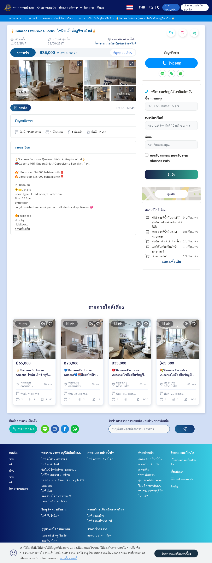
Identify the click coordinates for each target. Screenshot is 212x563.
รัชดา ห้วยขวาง (97, 529)
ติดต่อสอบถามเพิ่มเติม (23, 421)
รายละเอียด (22, 147)
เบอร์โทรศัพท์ (154, 117)
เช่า (11, 464)
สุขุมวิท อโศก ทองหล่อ (55, 529)
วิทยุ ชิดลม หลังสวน (53, 509)
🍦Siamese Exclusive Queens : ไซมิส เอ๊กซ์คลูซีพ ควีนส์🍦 (33, 372)
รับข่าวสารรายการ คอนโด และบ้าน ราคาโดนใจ (138, 421)
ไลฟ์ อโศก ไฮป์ (50, 464)
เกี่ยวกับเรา (177, 471)
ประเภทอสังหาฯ (69, 7)
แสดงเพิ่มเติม (171, 261)
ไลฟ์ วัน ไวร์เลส (50, 515)
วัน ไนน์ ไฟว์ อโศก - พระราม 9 (58, 469)
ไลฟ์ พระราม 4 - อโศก (100, 459)
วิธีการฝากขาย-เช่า (182, 479)
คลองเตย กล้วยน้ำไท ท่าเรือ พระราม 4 (62, 18)
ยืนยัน (171, 174)
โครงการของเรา (18, 488)
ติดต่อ (101, 7)
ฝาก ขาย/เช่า (170, 7)
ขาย (11, 459)
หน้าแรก (29, 7)
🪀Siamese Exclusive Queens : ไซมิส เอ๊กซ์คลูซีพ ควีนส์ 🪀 (129, 372)
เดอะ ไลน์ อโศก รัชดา (54, 501)
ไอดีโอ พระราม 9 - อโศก (55, 475)
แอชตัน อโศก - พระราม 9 (56, 496)
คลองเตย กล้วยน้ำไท (100, 452)
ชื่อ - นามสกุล (154, 98)
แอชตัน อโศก (49, 541)
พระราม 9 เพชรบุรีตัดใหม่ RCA (61, 452)
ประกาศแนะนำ (46, 7)
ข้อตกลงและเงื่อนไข (182, 452)
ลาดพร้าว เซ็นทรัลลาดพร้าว (105, 509)
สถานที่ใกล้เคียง (155, 210)
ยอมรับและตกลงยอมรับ (165, 155)
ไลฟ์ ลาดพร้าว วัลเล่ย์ (99, 521)
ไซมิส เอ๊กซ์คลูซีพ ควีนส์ (99, 18)
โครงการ (89, 7)
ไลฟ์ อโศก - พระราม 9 (54, 459)
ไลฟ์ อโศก (47, 490)
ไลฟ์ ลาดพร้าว (95, 515)
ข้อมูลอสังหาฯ (24, 120)
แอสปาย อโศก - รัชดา (99, 535)
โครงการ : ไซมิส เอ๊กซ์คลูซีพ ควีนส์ (115, 43)
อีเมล (148, 137)
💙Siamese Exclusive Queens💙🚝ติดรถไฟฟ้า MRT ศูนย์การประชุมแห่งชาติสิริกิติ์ (80, 372)
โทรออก (175, 63)
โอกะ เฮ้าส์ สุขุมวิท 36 (54, 535)
